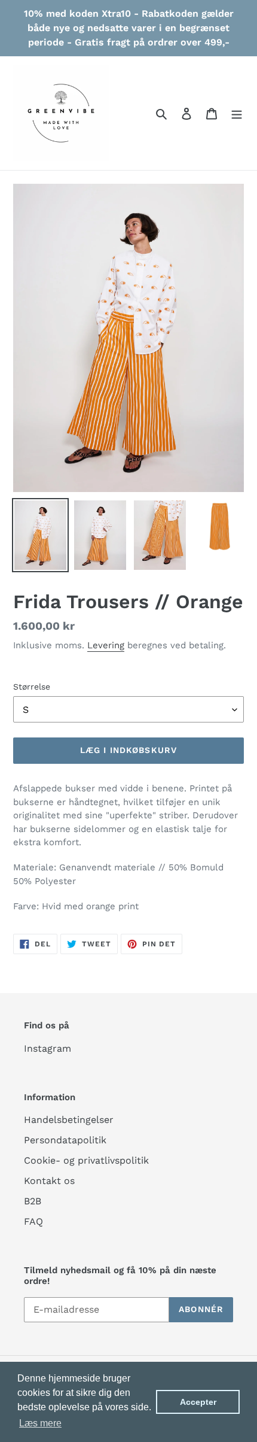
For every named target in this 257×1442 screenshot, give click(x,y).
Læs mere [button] (40, 1423)
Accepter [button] (198, 1402)
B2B (32, 1201)
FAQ (33, 1221)
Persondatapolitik (65, 1140)
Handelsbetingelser (69, 1119)
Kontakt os (49, 1180)
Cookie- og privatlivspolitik (86, 1160)
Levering (105, 645)
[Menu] (236, 113)
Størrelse (31, 686)
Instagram (47, 1048)
